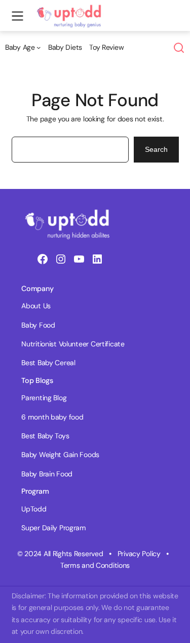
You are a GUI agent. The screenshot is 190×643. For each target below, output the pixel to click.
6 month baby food (52, 417)
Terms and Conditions (95, 565)
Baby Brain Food (46, 473)
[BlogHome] (72, 8)
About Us (36, 305)
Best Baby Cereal (48, 362)
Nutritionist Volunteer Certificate (72, 343)
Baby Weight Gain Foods (60, 454)
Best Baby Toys (45, 435)
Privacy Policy (139, 553)
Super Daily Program (53, 527)
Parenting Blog (43, 397)
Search (156, 149)
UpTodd (33, 508)
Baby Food (38, 325)
